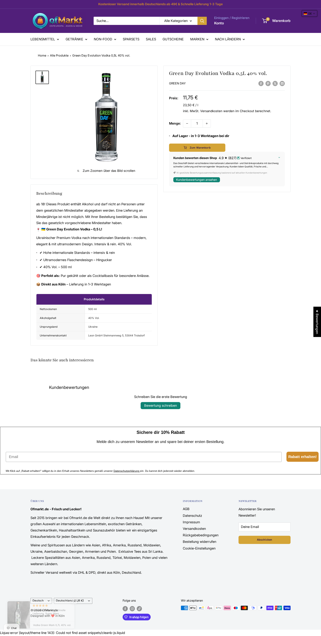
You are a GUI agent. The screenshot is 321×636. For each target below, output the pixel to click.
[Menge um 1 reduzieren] (187, 123)
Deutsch (38, 600)
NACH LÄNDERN (228, 39)
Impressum (191, 522)
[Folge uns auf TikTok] (139, 608)
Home (42, 55)
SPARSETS (131, 39)
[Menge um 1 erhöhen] (207, 123)
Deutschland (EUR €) (70, 600)
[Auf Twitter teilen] (275, 83)
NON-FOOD (103, 39)
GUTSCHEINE (173, 39)
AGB (186, 509)
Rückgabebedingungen (200, 535)
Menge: (175, 123)
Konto (219, 23)
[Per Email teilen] (282, 83)
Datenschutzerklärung (127, 470)
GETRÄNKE (74, 39)
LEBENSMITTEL (42, 39)
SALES (151, 39)
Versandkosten (211, 111)
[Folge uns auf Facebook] (125, 608)
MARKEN (197, 39)
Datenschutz (192, 516)
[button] (309, 13)
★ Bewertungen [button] (317, 322)
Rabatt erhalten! (302, 457)
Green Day (177, 83)
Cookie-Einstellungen (199, 548)
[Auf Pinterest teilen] (268, 83)
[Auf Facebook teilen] (261, 83)
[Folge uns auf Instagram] (132, 608)
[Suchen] (202, 21)
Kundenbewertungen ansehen (196, 180)
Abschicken (264, 539)
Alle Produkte (59, 55)
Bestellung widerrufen (199, 542)
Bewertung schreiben (160, 405)
